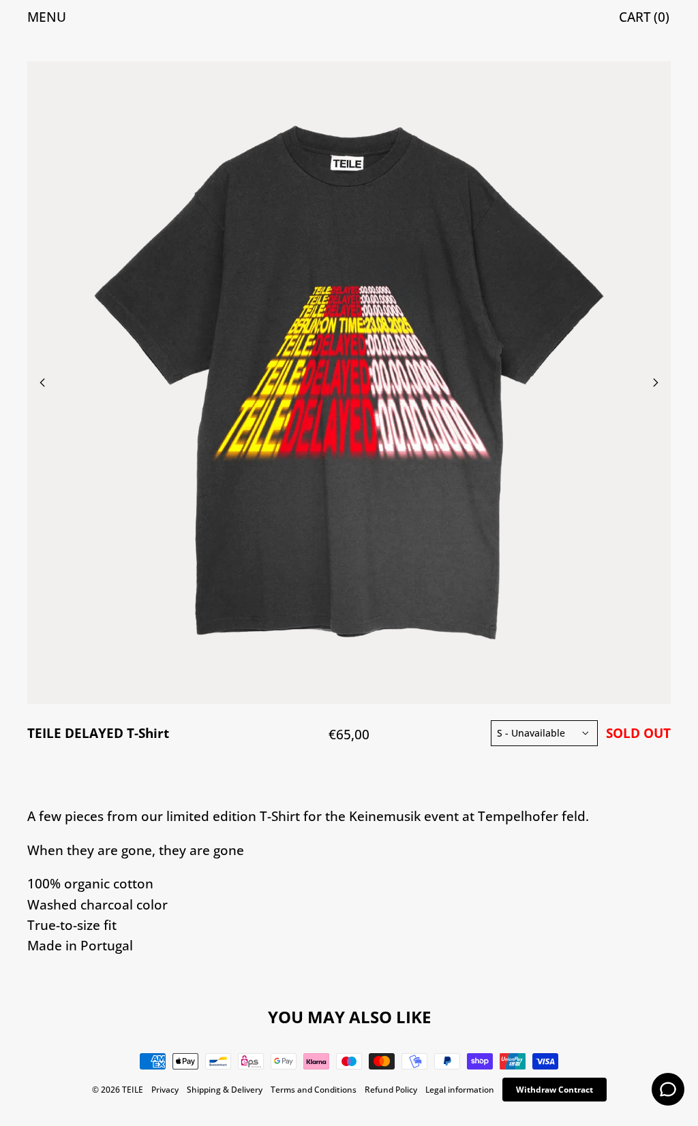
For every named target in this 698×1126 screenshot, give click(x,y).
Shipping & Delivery (224, 1089)
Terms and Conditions (313, 1089)
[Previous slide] (188, 382)
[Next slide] (510, 382)
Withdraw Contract (554, 1089)
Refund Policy (391, 1089)
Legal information (459, 1089)
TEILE (132, 1089)
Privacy (165, 1089)
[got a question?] (668, 1089)
